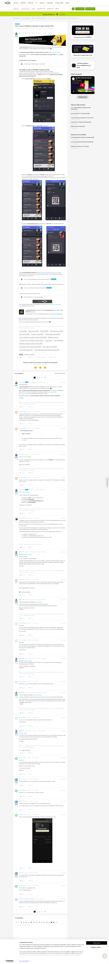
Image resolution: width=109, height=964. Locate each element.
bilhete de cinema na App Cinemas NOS (30, 347)
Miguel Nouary (22, 757)
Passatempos (50, 8)
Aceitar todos (96, 943)
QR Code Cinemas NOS (56, 331)
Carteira (58, 54)
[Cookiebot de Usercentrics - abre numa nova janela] (9, 961)
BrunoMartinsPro (23, 518)
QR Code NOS (44, 331)
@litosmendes (38, 602)
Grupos (33, 8)
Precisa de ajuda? (107, 482)
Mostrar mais (82, 97)
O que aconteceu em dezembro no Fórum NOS (82, 117)
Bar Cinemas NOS (24, 334)
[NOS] (7, 3)
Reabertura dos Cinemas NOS (78, 126)
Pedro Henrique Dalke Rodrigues (26, 898)
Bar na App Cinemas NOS (50, 347)
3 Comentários (75, 139)
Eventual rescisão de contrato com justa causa (81, 137)
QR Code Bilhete (58, 340)
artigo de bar (48, 340)
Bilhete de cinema (53, 337)
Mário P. (21, 551)
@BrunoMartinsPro (27, 554)
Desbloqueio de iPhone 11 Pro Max (79, 146)
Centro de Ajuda (25, 18)
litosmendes (22, 579)
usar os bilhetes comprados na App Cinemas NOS (33, 337)
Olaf (20, 779)
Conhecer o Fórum (75, 119)
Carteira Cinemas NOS (37, 334)
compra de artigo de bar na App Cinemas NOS (46, 350)
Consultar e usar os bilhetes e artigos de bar (31, 340)
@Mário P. (26, 683)
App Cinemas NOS (41, 18)
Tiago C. (21, 33)
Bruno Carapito (22, 623)
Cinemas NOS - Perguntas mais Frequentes (81, 122)
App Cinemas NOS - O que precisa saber (80, 113)
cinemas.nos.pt (54, 272)
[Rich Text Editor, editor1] (40, 931)
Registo (57, 8)
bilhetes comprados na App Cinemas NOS (31, 343)
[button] (80, 8)
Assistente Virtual (41, 8)
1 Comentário (74, 144)
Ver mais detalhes (24, 961)
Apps (33, 18)
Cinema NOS (23, 331)
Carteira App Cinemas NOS (52, 334)
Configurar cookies (96, 947)
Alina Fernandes (22, 411)
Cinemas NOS (74, 115)
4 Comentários (75, 148)
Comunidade (16, 18)
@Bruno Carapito (28, 660)
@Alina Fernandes (25, 456)
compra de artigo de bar (26, 350)
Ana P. (20, 454)
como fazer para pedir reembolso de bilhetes (81, 141)
